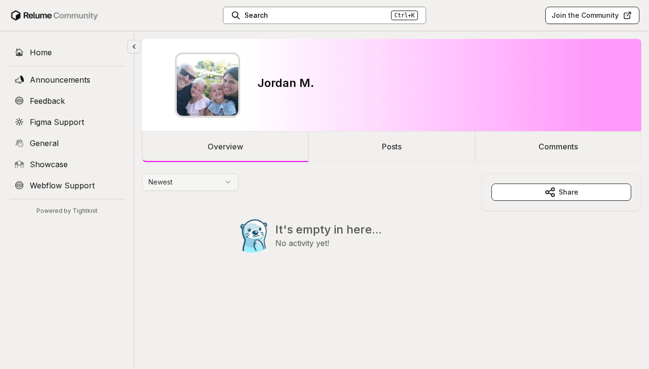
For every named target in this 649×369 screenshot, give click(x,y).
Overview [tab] (225, 146)
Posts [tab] (392, 146)
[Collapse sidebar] (134, 46)
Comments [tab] (558, 146)
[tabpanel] (391, 232)
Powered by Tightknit (67, 210)
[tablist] (391, 146)
